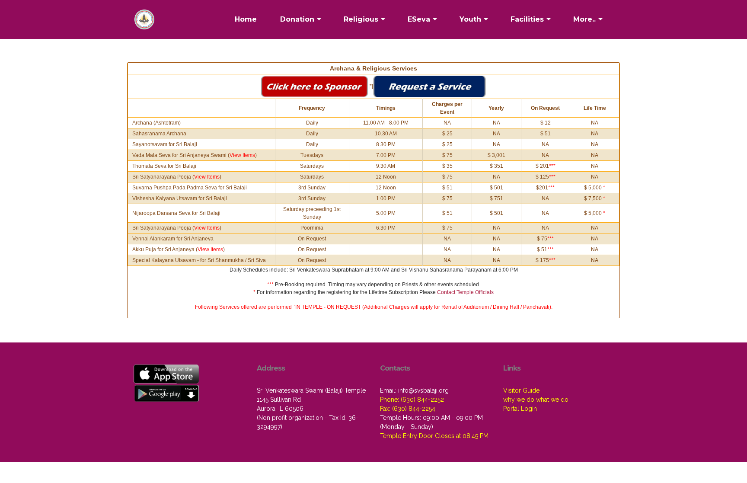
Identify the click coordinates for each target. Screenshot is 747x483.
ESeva (419, 19)
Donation (297, 19)
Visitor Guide (521, 390)
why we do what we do (535, 399)
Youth (470, 19)
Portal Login (520, 408)
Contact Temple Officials (465, 292)
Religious (361, 19)
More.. (584, 19)
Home (246, 19)
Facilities (527, 19)
